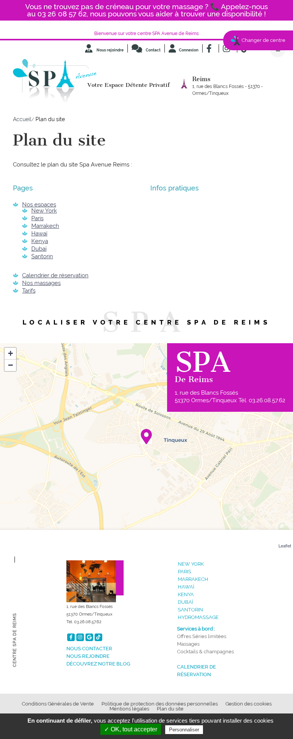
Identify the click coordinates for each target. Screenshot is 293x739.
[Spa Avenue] (55, 82)
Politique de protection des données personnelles (159, 704)
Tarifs (28, 290)
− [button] (10, 365)
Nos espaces (39, 204)
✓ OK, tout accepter (130, 729)
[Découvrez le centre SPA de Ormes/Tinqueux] (95, 577)
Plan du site (170, 709)
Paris (37, 218)
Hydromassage (198, 617)
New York (44, 210)
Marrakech (45, 225)
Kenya (39, 241)
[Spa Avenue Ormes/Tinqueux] (146, 436)
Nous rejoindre (109, 50)
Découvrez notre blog (98, 664)
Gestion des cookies (248, 704)
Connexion (188, 50)
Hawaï (39, 233)
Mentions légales (129, 709)
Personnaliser (184, 730)
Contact (153, 50)
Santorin (42, 256)
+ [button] (10, 353)
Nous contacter (89, 648)
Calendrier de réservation (55, 275)
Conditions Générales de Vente (58, 704)
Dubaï (39, 248)
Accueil (22, 119)
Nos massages (41, 283)
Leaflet (285, 545)
